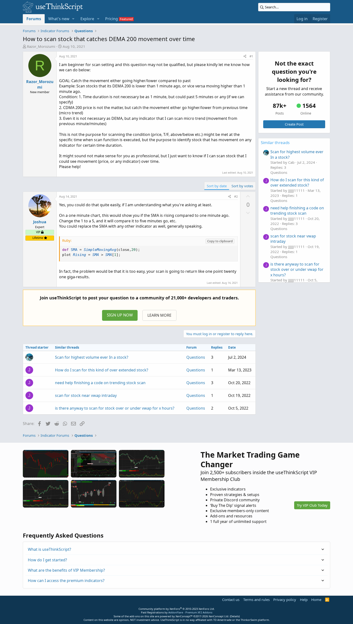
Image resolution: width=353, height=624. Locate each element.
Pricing (111, 18)
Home (316, 599)
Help (304, 599)
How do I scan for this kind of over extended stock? (101, 370)
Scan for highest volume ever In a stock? (91, 357)
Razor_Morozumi (41, 46)
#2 (236, 196)
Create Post (294, 124)
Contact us (230, 599)
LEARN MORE (159, 315)
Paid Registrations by (176, 612)
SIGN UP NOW (120, 315)
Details (235, 616)
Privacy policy (284, 599)
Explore (87, 18)
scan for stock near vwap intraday (86, 395)
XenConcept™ (184, 616)
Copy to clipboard (220, 241)
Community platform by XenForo (177, 609)
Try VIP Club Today (312, 505)
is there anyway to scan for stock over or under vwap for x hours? (114, 408)
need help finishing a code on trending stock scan (100, 382)
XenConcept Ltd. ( (220, 616)
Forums (33, 18)
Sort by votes (242, 185)
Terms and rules (256, 599)
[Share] (245, 56)
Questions (195, 357)
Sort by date (217, 185)
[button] (73, 18)
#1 (251, 56)
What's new (58, 18)
